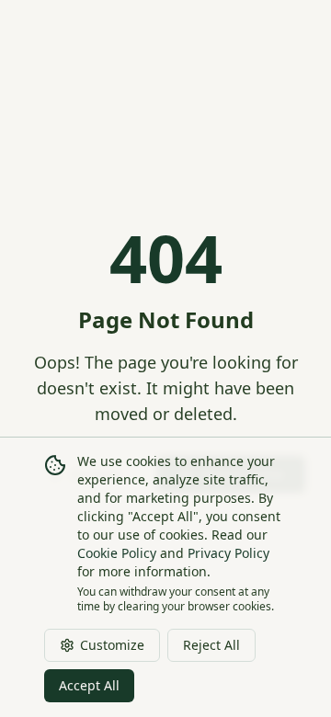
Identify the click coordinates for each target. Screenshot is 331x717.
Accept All (89, 685)
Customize (112, 645)
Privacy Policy (228, 553)
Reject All (211, 645)
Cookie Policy (116, 553)
